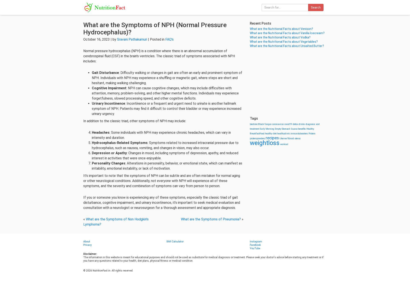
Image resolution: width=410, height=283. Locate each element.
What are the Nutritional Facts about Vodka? (280, 37)
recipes (272, 137)
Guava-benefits (298, 129)
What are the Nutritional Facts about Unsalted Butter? (287, 46)
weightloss (265, 143)
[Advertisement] (288, 82)
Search (316, 7)
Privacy (87, 244)
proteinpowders (257, 138)
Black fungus (265, 124)
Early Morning (267, 129)
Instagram (256, 241)
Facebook (255, 244)
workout (284, 144)
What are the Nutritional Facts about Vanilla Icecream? (287, 33)
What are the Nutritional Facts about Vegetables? (284, 41)
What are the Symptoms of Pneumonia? (211, 219)
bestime (254, 124)
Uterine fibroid (287, 138)
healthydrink (283, 133)
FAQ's (169, 39)
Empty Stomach (282, 129)
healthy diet (271, 133)
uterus (297, 138)
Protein (312, 133)
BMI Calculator (175, 241)
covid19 (288, 124)
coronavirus (278, 124)
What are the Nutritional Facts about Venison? (281, 29)
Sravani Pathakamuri (132, 39)
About (86, 241)
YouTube (255, 248)
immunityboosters (299, 133)
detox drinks (299, 124)
